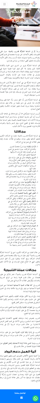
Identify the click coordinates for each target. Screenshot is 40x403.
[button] (35, 398)
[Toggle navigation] (4, 4)
